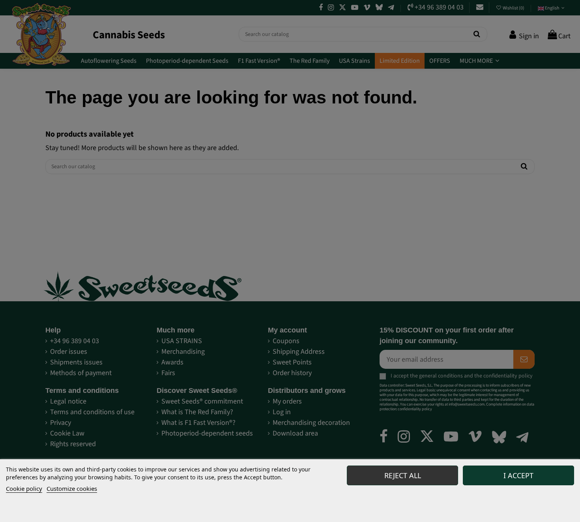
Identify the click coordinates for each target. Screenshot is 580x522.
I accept (518, 475)
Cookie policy (24, 488)
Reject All (402, 475)
